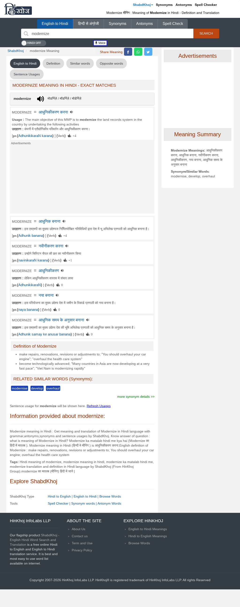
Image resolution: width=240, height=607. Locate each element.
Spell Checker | (59, 503)
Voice (101, 43)
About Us (78, 529)
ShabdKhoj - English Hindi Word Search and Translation (34, 539)
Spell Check (173, 23)
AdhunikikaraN (29, 285)
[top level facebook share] (128, 52)
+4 (73, 135)
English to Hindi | (86, 496)
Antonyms (184, 5)
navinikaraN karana (33, 260)
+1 (69, 260)
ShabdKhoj (142, 5)
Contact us (80, 536)
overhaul (53, 388)
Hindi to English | (61, 496)
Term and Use (82, 543)
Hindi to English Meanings (147, 536)
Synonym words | (84, 503)
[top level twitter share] (148, 52)
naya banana (28, 309)
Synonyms (164, 5)
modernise (19, 388)
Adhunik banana (30, 235)
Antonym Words (109, 503)
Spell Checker (206, 5)
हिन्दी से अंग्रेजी (88, 23)
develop (37, 388)
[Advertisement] (82, 181)
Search (206, 33)
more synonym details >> (135, 396)
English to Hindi (55, 23)
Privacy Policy (82, 550)
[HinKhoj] (18, 8)
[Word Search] (26, 33)
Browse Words (110, 496)
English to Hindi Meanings (147, 529)
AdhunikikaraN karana (35, 136)
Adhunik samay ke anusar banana (44, 334)
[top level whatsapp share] (138, 52)
